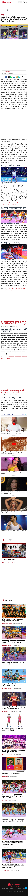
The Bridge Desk (5, 733)
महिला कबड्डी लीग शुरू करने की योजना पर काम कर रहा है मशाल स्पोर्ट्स (13, 663)
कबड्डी (2, 15)
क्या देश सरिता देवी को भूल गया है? (8, 559)
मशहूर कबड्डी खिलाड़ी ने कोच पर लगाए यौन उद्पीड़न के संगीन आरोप (13, 684)
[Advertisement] (14, 54)
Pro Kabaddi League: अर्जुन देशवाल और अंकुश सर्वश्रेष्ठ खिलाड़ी (12, 729)
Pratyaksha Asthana (6, 645)
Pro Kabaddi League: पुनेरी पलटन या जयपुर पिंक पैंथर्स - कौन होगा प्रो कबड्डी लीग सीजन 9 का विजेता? (13, 796)
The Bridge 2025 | (9, 891)
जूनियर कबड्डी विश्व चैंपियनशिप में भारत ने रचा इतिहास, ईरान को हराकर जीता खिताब (13, 641)
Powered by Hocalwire (18, 891)
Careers (24, 888)
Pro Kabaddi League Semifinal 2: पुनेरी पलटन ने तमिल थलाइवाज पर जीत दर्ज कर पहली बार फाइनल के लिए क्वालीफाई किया (13, 819)
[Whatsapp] (11, 77)
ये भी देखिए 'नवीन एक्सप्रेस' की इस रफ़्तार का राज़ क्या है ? (12, 391)
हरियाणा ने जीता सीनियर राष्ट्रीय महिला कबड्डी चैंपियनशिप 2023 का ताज (12, 620)
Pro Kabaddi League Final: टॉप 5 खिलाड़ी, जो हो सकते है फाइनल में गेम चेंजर (13, 772)
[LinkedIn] (14, 77)
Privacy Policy (5, 888)
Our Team (18, 888)
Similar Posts (8, 600)
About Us (12, 888)
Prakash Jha (5, 776)
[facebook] (6, 77)
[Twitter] (9, 77)
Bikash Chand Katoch (7, 623)
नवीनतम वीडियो (8, 540)
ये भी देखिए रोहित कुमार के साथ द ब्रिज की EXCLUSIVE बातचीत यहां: (13, 323)
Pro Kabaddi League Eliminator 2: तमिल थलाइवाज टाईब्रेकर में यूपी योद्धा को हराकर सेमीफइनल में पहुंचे (13, 866)
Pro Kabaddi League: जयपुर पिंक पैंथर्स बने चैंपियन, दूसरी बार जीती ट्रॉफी (13, 751)
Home (2, 10)
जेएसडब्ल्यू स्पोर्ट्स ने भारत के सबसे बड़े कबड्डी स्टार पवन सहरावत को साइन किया (13, 707)
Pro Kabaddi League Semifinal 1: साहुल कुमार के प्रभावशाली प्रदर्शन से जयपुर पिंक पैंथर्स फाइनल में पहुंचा (12, 842)
